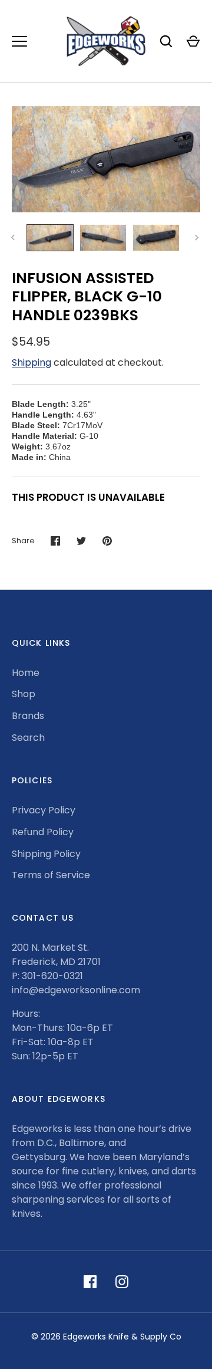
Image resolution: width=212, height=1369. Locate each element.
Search (28, 737)
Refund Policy (43, 832)
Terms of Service (51, 875)
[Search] (166, 41)
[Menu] (19, 41)
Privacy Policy (43, 810)
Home (25, 672)
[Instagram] (122, 1282)
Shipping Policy (46, 854)
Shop (23, 694)
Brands (28, 716)
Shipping (31, 362)
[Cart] (193, 41)
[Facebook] (90, 1282)
